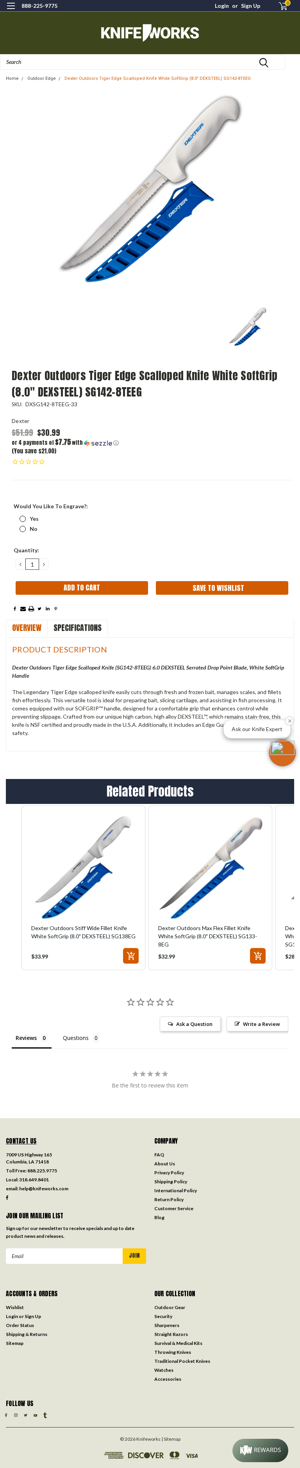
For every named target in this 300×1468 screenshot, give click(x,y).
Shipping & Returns (26, 1334)
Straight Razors (171, 1334)
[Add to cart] (131, 956)
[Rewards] (260, 1450)
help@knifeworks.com (43, 1188)
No (34, 528)
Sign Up (250, 5)
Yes (34, 518)
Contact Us (21, 1140)
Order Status (20, 1325)
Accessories (167, 1379)
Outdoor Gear (169, 1307)
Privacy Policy (169, 1172)
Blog (159, 1217)
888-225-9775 (39, 5)
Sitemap (14, 1343)
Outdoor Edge (41, 78)
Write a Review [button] (261, 1023)
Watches (163, 1370)
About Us (164, 1164)
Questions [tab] (76, 1038)
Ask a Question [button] (194, 1023)
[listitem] (83, 887)
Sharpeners (166, 1325)
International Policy (175, 1190)
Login (222, 5)
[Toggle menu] (10, 10)
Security (163, 1316)
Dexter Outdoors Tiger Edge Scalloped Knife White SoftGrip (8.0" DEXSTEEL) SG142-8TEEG (157, 78)
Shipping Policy (170, 1181)
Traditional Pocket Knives (182, 1361)
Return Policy (169, 1199)
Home (12, 78)
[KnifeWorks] (150, 33)
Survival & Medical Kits (178, 1343)
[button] (82, 443)
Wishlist (15, 1307)
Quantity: (26, 550)
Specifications (78, 628)
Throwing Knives (172, 1352)
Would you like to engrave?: (51, 506)
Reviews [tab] (26, 1038)
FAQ (159, 1155)
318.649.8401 (34, 1180)
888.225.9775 (42, 1171)
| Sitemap (170, 1439)
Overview (26, 628)
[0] (279, 6)
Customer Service (173, 1208)
